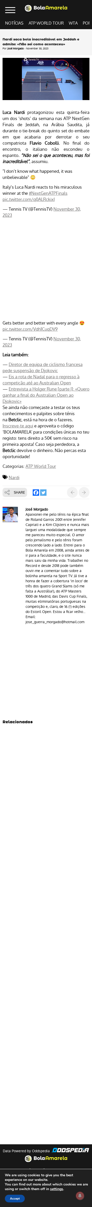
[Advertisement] (46, 270)
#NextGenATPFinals (48, 193)
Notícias (14, 23)
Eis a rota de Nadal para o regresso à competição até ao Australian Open (41, 380)
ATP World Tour (46, 23)
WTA (73, 23)
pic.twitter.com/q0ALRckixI (29, 199)
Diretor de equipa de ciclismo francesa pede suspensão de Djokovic (43, 367)
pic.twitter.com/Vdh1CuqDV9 (30, 329)
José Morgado (15, 48)
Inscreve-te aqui (18, 426)
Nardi (14, 478)
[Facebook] (36, 492)
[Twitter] (43, 492)
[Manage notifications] (80, 1196)
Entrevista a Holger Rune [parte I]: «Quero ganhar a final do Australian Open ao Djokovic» (46, 395)
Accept (15, 1199)
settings (56, 1189)
